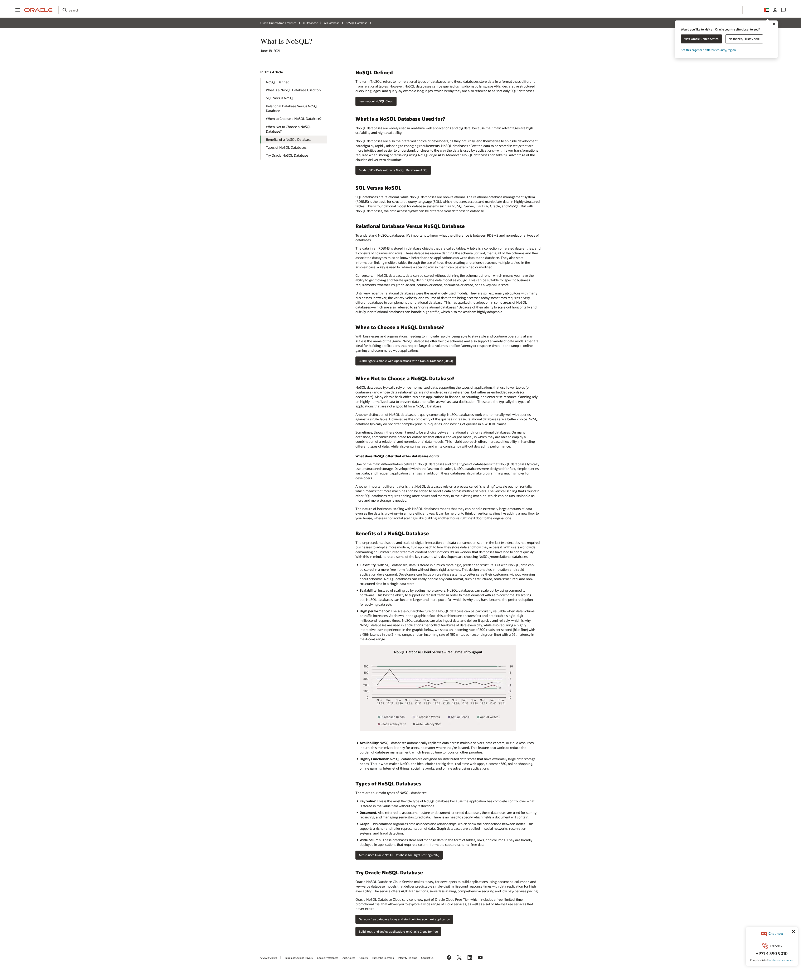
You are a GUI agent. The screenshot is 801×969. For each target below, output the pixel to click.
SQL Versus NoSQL (280, 98)
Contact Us (427, 957)
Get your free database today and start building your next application (404, 919)
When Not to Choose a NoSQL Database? (288, 128)
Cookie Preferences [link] (327, 957)
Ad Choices (349, 957)
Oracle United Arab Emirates (278, 23)
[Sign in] (775, 10)
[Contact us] (783, 10)
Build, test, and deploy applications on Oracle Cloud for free (398, 931)
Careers (363, 957)
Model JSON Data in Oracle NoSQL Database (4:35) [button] (393, 170)
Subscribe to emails (383, 957)
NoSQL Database (356, 23)
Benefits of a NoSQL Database (288, 139)
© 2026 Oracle (268, 957)
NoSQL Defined (277, 82)
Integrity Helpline (407, 957)
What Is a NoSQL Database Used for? (293, 90)
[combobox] (400, 10)
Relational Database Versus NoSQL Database (292, 108)
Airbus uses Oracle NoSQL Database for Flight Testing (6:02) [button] (399, 855)
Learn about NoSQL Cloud (376, 101)
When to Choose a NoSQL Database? (293, 118)
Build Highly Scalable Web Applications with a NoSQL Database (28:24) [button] (406, 361)
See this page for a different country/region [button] (708, 50)
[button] (17, 10)
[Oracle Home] (38, 10)
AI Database (310, 23)
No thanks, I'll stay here (744, 39)
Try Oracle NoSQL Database (287, 155)
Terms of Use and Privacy (299, 957)
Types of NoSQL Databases (286, 147)
